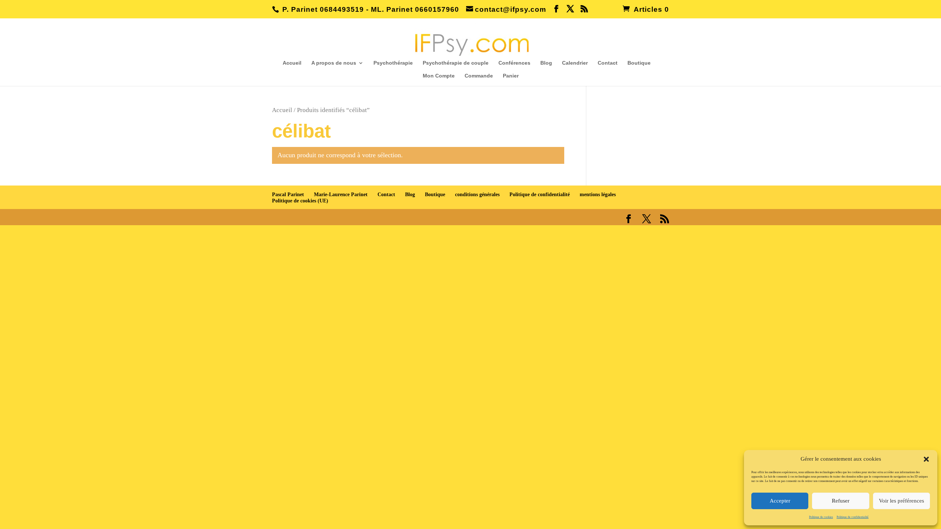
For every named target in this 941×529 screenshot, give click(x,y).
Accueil (292, 63)
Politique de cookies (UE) (300, 201)
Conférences (514, 63)
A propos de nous (333, 63)
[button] (926, 459)
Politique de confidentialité (853, 517)
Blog (546, 63)
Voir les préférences (901, 501)
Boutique (639, 63)
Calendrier (575, 63)
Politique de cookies (821, 517)
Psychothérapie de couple (456, 63)
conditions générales (477, 194)
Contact (608, 63)
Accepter (780, 501)
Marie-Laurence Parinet (341, 194)
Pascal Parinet (288, 194)
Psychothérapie (393, 63)
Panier (511, 76)
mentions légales (598, 194)
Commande (479, 76)
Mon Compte (439, 76)
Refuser (840, 501)
